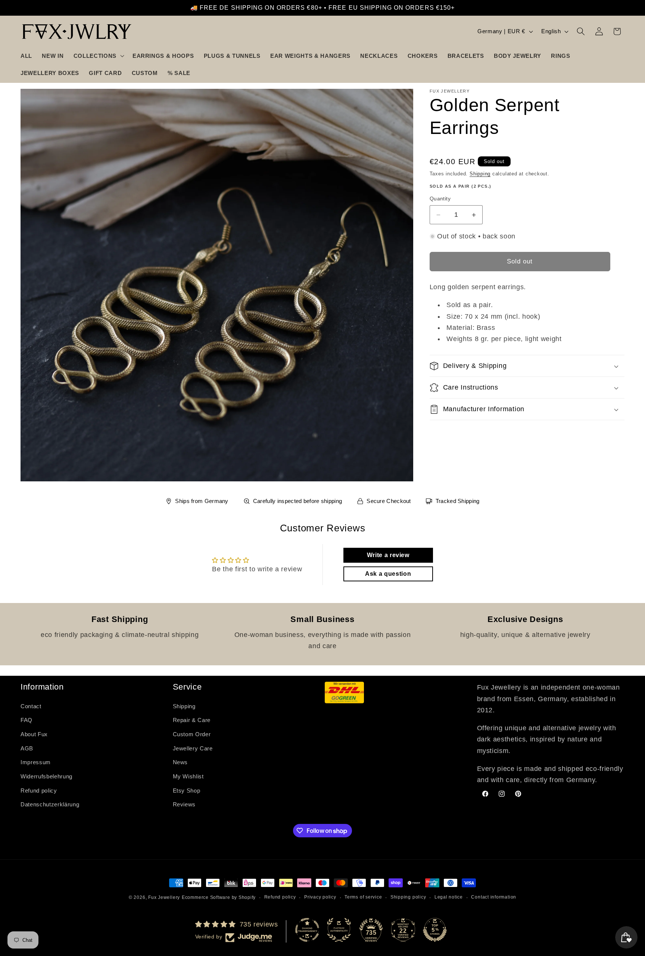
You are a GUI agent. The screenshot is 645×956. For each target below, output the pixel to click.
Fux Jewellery (164, 897)
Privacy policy (320, 897)
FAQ (26, 720)
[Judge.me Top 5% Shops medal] (435, 930)
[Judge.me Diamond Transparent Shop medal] (307, 930)
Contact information (493, 897)
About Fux (34, 734)
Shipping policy (408, 897)
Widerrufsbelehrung (46, 776)
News (180, 762)
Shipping (480, 173)
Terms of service (363, 897)
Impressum (36, 762)
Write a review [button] (388, 555)
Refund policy (39, 790)
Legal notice (448, 897)
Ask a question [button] (388, 574)
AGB (27, 748)
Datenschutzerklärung (50, 804)
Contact (31, 706)
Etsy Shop (186, 790)
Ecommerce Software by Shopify (219, 897)
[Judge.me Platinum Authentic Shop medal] (339, 930)
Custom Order (192, 734)
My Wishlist (188, 776)
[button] (98, 55)
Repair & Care (192, 720)
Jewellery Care (193, 748)
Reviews (184, 804)
